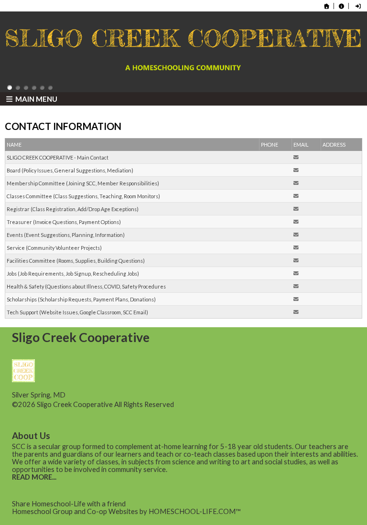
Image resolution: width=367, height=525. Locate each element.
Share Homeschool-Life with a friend (69, 504)
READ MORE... (34, 477)
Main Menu (35, 99)
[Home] (327, 6)
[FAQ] (341, 6)
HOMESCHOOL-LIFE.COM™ (195, 511)
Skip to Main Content (215, 404)
